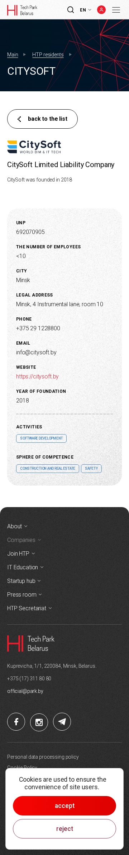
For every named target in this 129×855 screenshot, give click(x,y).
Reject (64, 828)
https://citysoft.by (37, 376)
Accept (65, 805)
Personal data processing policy (43, 757)
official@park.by (25, 691)
